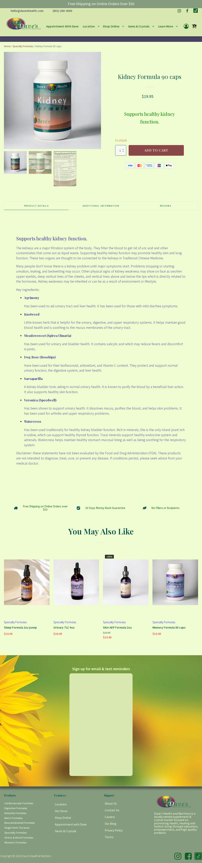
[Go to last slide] (7, 598)
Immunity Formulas (15, 813)
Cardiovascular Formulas (18, 803)
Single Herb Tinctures (17, 827)
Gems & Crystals (65, 831)
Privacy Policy (114, 830)
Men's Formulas (13, 818)
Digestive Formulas (15, 808)
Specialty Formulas (23, 46)
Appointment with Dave (71, 824)
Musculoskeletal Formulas (19, 823)
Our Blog (110, 824)
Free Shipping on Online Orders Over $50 (101, 4)
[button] (15, 162)
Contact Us (112, 810)
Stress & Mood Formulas (18, 837)
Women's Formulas (15, 842)
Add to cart (156, 150)
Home (7, 46)
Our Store (61, 811)
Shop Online (63, 818)
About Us (111, 803)
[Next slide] (97, 100)
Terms (109, 837)
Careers (110, 817)
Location (61, 804)
